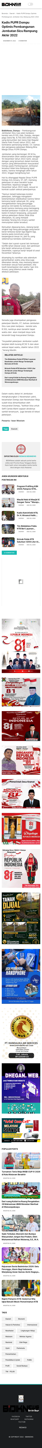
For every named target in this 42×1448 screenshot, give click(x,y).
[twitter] (8, 436)
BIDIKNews (29, 1437)
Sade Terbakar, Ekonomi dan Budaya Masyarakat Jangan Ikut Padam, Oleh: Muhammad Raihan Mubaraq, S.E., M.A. (20, 1237)
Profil (7, 1366)
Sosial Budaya (22, 1366)
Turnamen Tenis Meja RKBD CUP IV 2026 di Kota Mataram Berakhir (21, 1173)
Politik (29, 1360)
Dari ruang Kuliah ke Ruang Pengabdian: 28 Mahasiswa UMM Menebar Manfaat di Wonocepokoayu (21, 379)
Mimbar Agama (25, 1336)
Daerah (12, 13)
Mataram (8, 1336)
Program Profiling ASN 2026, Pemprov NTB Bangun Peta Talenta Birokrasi (27, 487)
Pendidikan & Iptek (12, 1195)
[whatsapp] (13, 436)
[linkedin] (22, 436)
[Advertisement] (21, 71)
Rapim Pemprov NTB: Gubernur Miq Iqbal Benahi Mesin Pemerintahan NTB (20, 1300)
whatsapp (14, 1419)
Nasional (8, 1342)
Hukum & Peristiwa (12, 1325)
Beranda (5, 13)
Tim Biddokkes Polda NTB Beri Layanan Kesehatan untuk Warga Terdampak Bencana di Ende (20, 361)
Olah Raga (9, 1165)
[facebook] (4, 436)
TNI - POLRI (10, 1372)
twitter (29, 1416)
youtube (22, 1422)
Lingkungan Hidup (28, 1331)
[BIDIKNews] (11, 5)
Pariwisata (21, 1348)
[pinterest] (18, 436)
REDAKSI (22, 1427)
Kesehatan (9, 1331)
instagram (28, 1419)
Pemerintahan (10, 1354)
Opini (7, 1228)
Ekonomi (21, 1319)
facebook (16, 1416)
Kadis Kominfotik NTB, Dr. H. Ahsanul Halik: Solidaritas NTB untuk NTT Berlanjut (27, 514)
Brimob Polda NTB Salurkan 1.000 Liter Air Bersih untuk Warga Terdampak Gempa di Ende (20, 370)
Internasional (32, 1325)
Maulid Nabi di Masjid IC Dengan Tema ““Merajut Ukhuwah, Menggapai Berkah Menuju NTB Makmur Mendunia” (28, 500)
